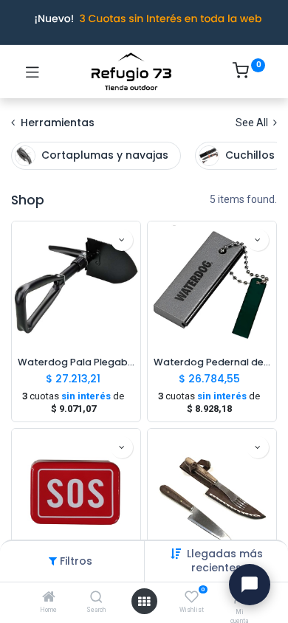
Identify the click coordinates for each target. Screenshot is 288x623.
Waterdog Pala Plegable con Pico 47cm (76, 362)
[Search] (96, 598)
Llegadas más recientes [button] (225, 561)
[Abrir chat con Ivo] (249, 584)
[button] (122, 240)
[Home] (48, 598)
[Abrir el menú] (144, 601)
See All (253, 122)
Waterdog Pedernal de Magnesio (212, 362)
